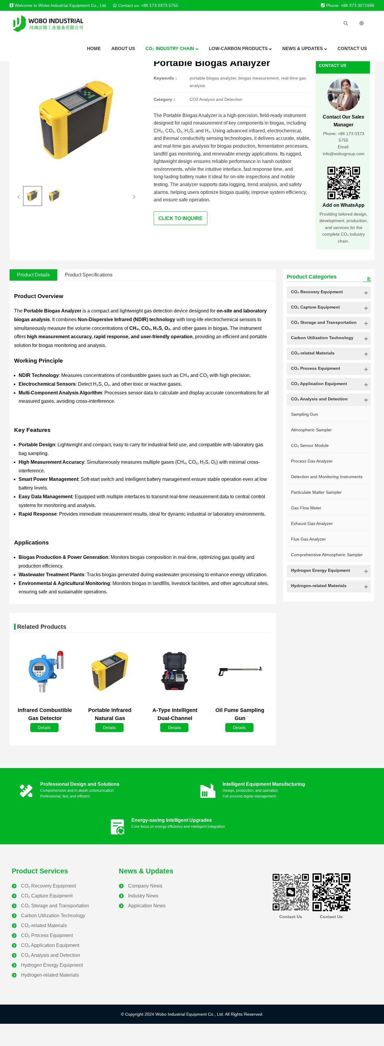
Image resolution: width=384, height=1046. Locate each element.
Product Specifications (88, 274)
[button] (18, 196)
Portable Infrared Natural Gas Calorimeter (109, 718)
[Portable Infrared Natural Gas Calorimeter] (110, 671)
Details (44, 727)
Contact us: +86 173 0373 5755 (148, 5)
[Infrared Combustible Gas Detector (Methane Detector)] (45, 671)
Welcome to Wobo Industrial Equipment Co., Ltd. (61, 5)
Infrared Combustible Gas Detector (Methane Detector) (45, 718)
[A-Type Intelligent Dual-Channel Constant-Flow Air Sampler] (175, 671)
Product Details (33, 274)
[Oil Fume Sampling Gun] (240, 671)
